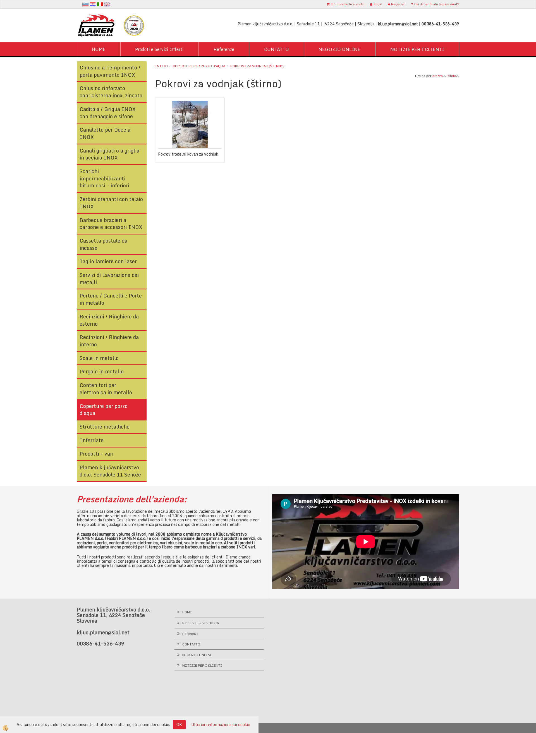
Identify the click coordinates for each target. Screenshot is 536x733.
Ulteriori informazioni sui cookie (220, 724)
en (107, 4)
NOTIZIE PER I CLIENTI (417, 49)
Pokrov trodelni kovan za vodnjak (188, 154)
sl (85, 4)
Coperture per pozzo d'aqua (199, 66)
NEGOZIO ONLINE (339, 49)
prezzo (437, 75)
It (100, 4)
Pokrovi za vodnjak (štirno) (257, 66)
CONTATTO (276, 49)
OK (179, 724)
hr (93, 4)
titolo (452, 75)
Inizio (161, 66)
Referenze (224, 49)
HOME (99, 49)
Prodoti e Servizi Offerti (159, 49)
